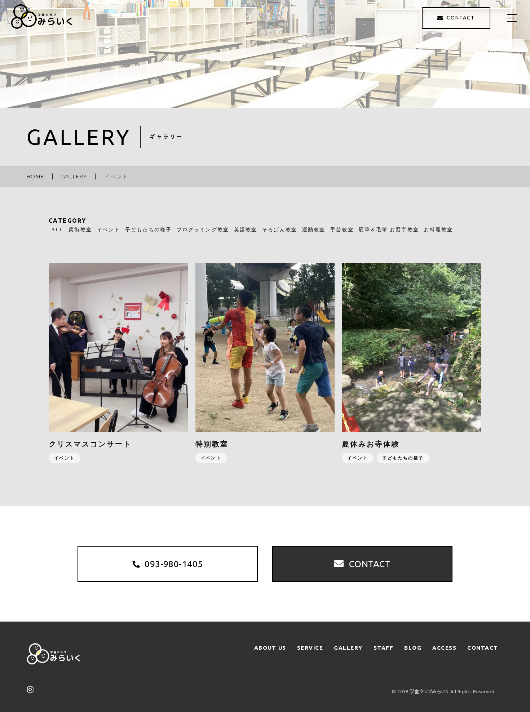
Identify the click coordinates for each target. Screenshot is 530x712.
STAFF (384, 648)
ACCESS (444, 648)
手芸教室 (341, 229)
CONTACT (482, 648)
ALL (57, 229)
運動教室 (313, 229)
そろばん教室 (279, 229)
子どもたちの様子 (148, 229)
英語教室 (245, 229)
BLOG (412, 648)
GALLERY (348, 648)
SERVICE (310, 648)
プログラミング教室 (203, 229)
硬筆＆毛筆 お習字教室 (389, 229)
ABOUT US (270, 648)
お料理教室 (438, 229)
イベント (108, 229)
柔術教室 (80, 229)
